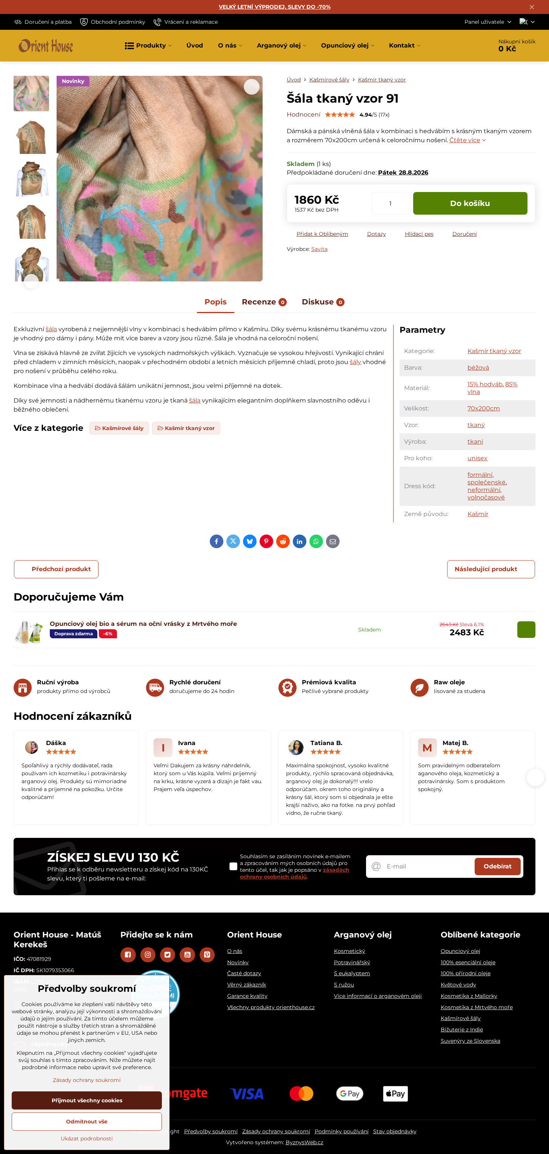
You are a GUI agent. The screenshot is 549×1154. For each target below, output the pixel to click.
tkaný (476, 425)
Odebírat (498, 866)
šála (51, 329)
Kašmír (477, 514)
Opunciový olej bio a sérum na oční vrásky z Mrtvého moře (143, 623)
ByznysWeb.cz (304, 1142)
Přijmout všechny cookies (87, 1100)
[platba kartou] (274, 1093)
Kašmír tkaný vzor (494, 351)
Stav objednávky (395, 1131)
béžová (478, 367)
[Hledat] (465, 45)
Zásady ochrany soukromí (276, 1131)
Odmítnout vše (87, 1121)
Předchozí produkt (61, 569)
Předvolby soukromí (211, 1131)
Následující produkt (486, 569)
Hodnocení (303, 114)
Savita (319, 249)
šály (355, 362)
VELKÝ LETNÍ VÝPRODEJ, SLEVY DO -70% (275, 6)
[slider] (340, 115)
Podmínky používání (342, 1131)
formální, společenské (486, 478)
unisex (477, 458)
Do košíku (470, 203)
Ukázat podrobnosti (87, 1138)
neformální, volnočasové (486, 493)
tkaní (475, 441)
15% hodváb (485, 384)
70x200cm (483, 408)
